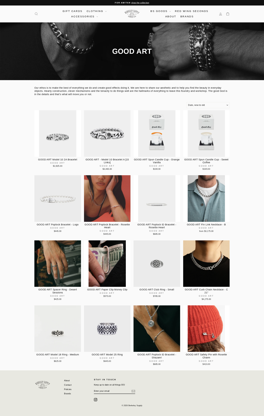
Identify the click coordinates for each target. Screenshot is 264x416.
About (170, 16)
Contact (68, 385)
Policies (68, 389)
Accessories (83, 16)
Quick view (57, 153)
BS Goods (159, 11)
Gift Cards (72, 11)
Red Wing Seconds (191, 11)
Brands (187, 16)
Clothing (96, 11)
